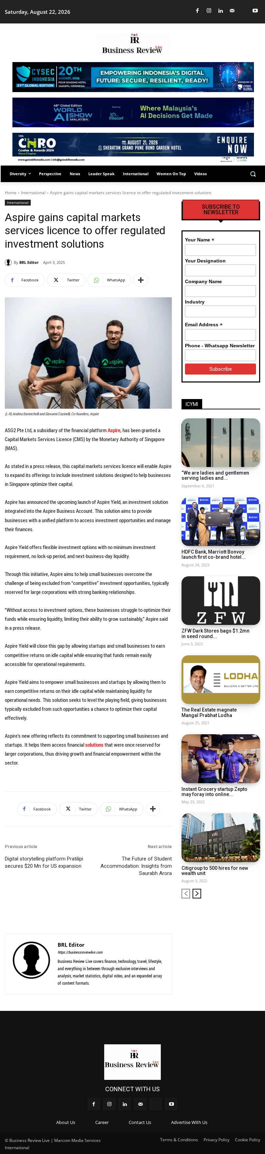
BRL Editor (29, 262)
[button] (253, 174)
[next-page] (197, 893)
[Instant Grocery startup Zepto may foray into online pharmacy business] (220, 758)
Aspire (114, 430)
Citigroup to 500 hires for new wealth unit (214, 870)
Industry (195, 302)
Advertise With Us (189, 1122)
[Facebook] (198, 11)
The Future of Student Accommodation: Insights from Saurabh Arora (136, 866)
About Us (65, 1122)
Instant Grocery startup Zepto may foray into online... (214, 791)
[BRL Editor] (9, 262)
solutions (94, 744)
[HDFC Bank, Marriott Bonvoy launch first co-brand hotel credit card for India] (220, 521)
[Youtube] (256, 11)
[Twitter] (244, 11)
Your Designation (205, 260)
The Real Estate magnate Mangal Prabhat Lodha (209, 712)
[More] (141, 280)
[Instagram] (209, 11)
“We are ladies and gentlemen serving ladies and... (215, 475)
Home (11, 193)
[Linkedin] (221, 11)
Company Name (203, 281)
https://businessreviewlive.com (80, 952)
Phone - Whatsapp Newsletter (220, 345)
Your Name (199, 240)
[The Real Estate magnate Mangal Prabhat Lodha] (220, 679)
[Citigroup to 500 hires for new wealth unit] (220, 837)
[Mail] (232, 11)
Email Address (204, 324)
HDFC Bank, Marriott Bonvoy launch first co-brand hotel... (213, 554)
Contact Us (140, 1122)
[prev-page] (185, 893)
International (33, 193)
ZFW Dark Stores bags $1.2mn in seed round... (215, 633)
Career (102, 1122)
